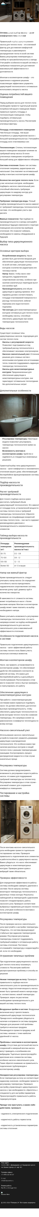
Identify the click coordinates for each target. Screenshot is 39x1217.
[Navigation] (37, 4)
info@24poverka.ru (7, 1181)
